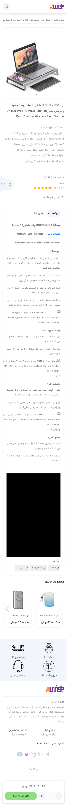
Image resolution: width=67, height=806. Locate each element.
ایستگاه (55, 225)
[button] (7, 609)
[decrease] (58, 796)
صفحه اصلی (58, 20)
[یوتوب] (20, 755)
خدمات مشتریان (18, 730)
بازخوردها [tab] (39, 213)
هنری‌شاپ (49, 730)
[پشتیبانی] (33, 755)
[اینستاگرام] (40, 755)
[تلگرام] (47, 755)
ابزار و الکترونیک (20, 20)
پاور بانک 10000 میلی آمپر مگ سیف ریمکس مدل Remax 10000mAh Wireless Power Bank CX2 (19, 616)
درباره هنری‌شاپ (48, 734)
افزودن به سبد (21, 796)
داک (49, 276)
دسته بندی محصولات (40, 20)
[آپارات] (27, 755)
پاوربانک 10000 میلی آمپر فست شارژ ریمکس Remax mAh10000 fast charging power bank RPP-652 (49, 616)
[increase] (41, 796)
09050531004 (41, 743)
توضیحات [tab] (53, 213)
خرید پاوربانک (22, 568)
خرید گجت (54, 568)
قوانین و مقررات (18, 734)
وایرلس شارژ (52, 234)
